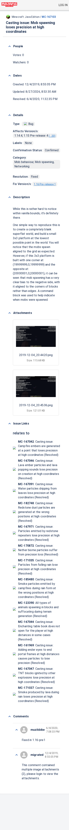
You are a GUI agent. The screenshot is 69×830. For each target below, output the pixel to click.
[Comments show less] (9, 716)
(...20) (52, 135)
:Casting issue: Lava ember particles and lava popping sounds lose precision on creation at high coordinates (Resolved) (38, 469)
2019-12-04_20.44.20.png (36, 355)
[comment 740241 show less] (16, 755)
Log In (63, 5)
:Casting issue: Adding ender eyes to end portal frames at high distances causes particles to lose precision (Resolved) (38, 654)
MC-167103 (49, 16)
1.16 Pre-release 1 (45, 184)
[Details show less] (9, 115)
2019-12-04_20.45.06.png (36, 405)
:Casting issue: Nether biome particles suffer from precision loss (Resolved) (38, 550)
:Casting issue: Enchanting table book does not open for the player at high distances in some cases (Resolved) (39, 630)
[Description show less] (9, 197)
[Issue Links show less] (9, 423)
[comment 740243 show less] (16, 729)
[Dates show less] (9, 75)
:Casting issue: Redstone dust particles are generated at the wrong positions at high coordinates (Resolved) (37, 512)
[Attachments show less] (9, 313)
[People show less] (9, 46)
